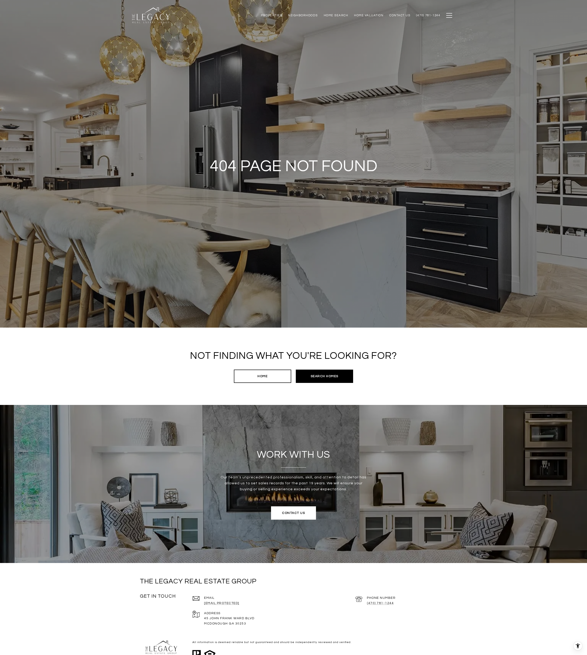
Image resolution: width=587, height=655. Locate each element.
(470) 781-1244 (380, 603)
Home (263, 376)
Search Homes (324, 376)
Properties (271, 15)
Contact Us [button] (293, 513)
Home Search (336, 15)
